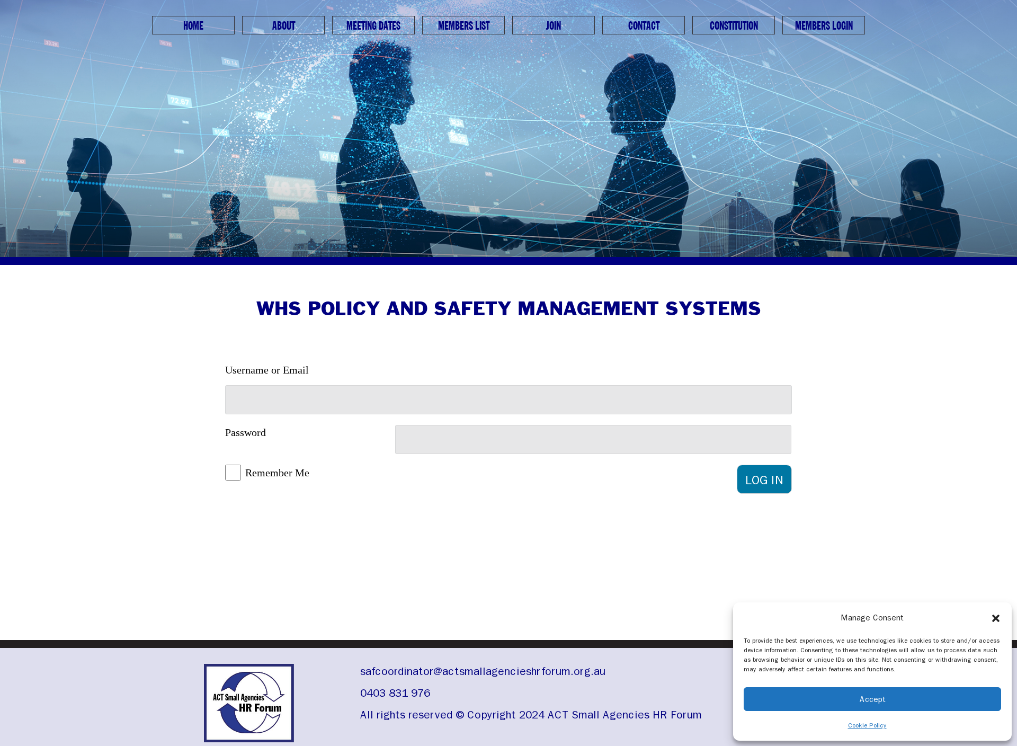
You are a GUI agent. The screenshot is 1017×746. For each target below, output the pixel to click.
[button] (996, 617)
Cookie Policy (867, 725)
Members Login (824, 26)
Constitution (734, 26)
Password (245, 432)
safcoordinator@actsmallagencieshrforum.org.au (482, 671)
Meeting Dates (373, 26)
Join (553, 26)
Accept (873, 699)
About (283, 26)
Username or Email (267, 370)
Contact (643, 26)
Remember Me (277, 472)
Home (193, 26)
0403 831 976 (395, 693)
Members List (463, 26)
